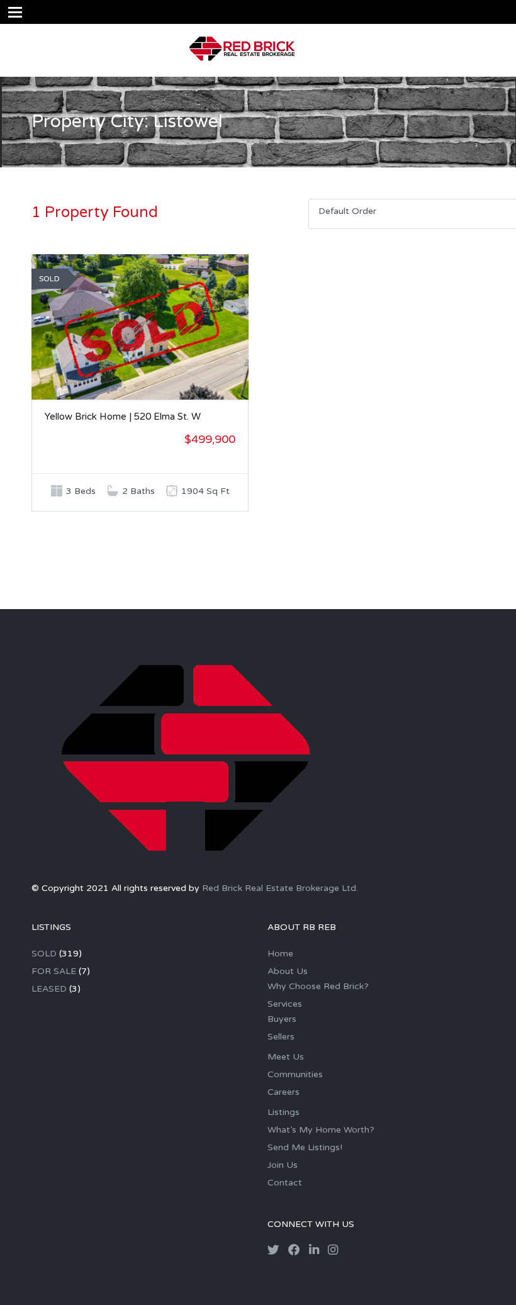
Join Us (282, 1165)
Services (284, 1004)
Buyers (281, 1019)
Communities (295, 1074)
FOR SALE (53, 971)
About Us (287, 971)
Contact (284, 1182)
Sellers (280, 1036)
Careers (283, 1092)
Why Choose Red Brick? (318, 986)
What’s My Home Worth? (320, 1129)
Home (280, 953)
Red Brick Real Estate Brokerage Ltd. (280, 888)
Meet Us (285, 1056)
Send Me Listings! (304, 1147)
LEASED (49, 988)
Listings (283, 1112)
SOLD (44, 953)
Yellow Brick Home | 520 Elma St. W (123, 416)
